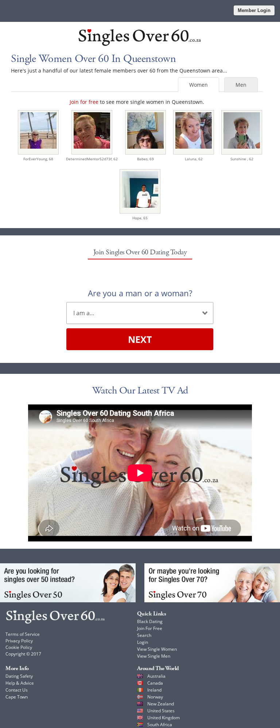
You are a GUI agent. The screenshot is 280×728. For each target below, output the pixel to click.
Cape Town (16, 697)
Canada (155, 683)
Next (140, 339)
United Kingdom (163, 718)
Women (198, 84)
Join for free (84, 101)
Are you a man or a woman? (140, 292)
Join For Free (149, 628)
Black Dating (150, 621)
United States (161, 711)
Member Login (254, 10)
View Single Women (157, 649)
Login (142, 642)
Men (241, 84)
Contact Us (16, 690)
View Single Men (153, 656)
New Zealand (160, 704)
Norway (155, 697)
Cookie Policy (18, 647)
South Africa (159, 724)
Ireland (154, 690)
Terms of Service (22, 634)
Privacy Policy (19, 641)
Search (144, 635)
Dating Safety (19, 676)
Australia (156, 676)
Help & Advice (19, 683)
